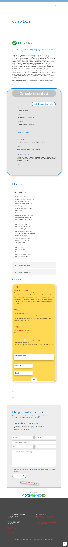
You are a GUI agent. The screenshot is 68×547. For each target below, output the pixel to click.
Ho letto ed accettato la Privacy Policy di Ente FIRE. (34, 470)
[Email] (44, 495)
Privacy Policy (11, 528)
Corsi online (44, 49)
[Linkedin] (28, 495)
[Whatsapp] (32, 495)
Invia (34, 379)
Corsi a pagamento (34, 49)
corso (25, 51)
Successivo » (39, 340)
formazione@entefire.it (46, 516)
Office (39, 51)
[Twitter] (40, 495)
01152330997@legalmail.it (44, 518)
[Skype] (36, 495)
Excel (29, 51)
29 (34, 340)
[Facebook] (24, 495)
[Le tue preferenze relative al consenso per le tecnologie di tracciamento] (65, 544)
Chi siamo (44, 522)
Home (38, 522)
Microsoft (34, 51)
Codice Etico (11, 532)
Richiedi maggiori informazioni (43, 104)
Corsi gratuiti (53, 522)
